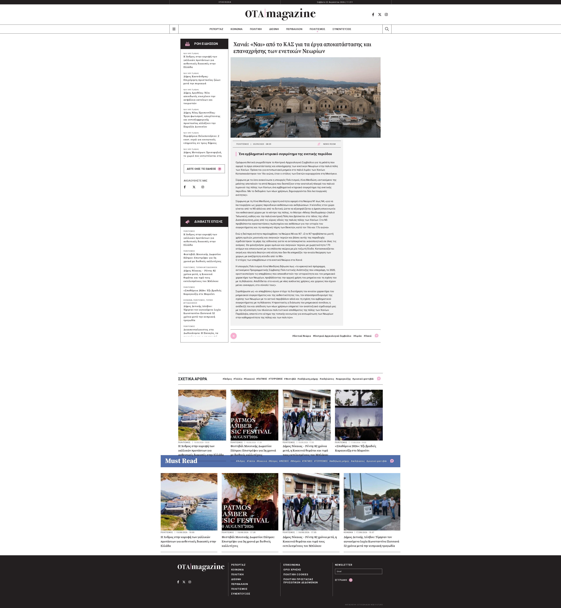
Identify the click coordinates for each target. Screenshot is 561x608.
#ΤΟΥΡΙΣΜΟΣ (276, 379)
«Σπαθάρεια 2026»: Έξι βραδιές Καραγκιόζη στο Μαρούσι (202, 292)
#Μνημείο (295, 461)
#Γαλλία (237, 379)
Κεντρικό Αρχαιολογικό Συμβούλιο (332, 336)
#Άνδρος (227, 379)
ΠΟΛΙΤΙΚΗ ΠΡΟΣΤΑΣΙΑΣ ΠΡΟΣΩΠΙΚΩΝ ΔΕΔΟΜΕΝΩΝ (300, 581)
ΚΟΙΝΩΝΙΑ (237, 29)
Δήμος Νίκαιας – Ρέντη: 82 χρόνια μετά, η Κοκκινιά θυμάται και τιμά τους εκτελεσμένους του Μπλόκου (201, 276)
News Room (329, 144)
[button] (387, 29)
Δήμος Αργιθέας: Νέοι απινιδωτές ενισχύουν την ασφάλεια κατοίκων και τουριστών (199, 98)
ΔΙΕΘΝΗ (274, 29)
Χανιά (368, 336)
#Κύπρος (273, 461)
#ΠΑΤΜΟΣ (261, 379)
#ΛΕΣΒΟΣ (284, 461)
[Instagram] (386, 14)
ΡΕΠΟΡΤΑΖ (216, 29)
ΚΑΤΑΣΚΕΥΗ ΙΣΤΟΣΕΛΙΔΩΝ (357, 605)
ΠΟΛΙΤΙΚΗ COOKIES (295, 574)
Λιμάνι (358, 336)
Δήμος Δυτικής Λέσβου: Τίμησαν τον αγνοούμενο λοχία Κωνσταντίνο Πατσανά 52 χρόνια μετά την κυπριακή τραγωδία (202, 313)
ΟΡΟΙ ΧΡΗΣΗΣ (292, 569)
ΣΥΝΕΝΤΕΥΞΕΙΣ (342, 29)
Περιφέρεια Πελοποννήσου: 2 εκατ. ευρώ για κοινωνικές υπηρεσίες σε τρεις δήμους (201, 140)
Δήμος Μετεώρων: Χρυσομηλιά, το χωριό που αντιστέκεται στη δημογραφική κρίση (202, 156)
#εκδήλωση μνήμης (307, 379)
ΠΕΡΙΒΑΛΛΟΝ (294, 29)
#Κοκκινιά (249, 379)
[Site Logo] (280, 14)
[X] (380, 14)
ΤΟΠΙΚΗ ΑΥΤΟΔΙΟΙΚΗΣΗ (206, 267)
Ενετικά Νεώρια (302, 336)
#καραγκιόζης (343, 379)
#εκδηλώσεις (327, 379)
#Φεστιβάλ (290, 379)
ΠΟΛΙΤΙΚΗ (256, 29)
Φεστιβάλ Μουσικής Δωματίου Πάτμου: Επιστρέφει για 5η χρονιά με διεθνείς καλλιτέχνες (202, 258)
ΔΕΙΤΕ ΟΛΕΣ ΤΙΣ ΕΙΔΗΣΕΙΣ (202, 168)
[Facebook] (373, 14)
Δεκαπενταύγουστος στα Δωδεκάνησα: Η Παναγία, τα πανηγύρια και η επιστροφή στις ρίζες (200, 335)
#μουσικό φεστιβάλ (363, 379)
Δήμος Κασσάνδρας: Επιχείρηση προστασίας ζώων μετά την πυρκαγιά (201, 80)
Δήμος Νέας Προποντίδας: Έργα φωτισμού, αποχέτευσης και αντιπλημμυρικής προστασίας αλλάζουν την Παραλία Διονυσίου (201, 119)
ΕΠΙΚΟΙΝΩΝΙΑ (225, 2)
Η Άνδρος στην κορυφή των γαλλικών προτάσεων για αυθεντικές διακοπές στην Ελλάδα (200, 62)
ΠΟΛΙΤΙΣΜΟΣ (317, 29)
